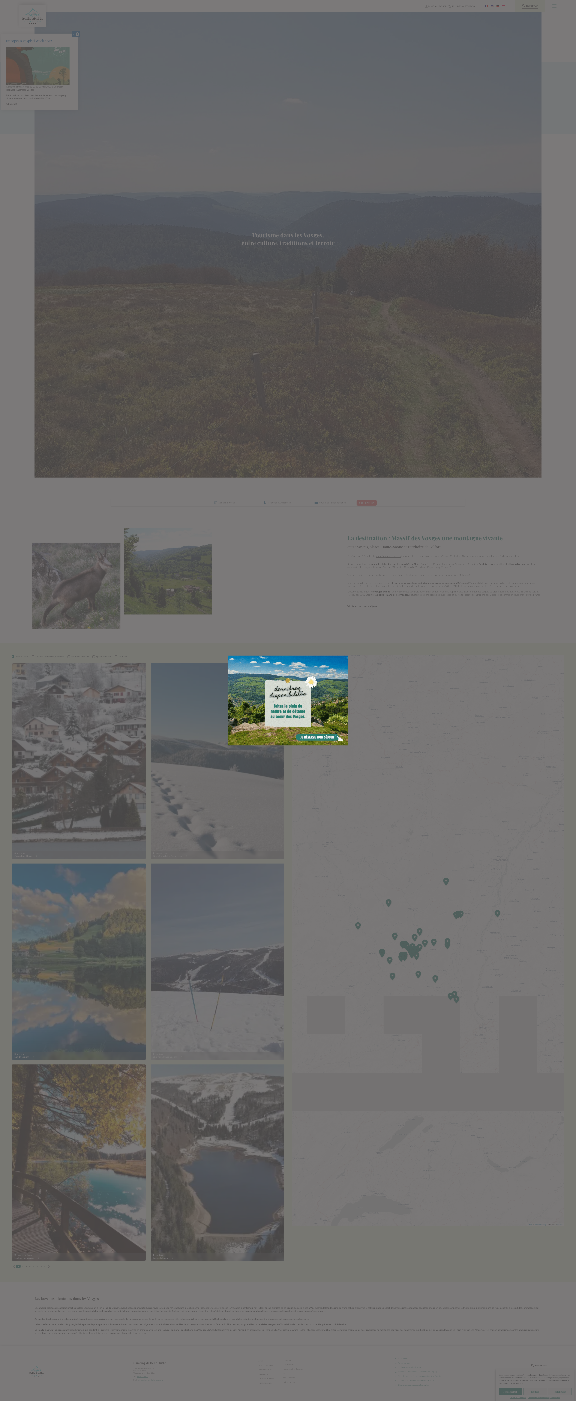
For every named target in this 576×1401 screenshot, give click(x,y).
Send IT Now (346, 659)
